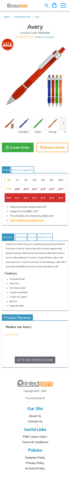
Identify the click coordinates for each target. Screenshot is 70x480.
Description (8, 237)
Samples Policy (35, 457)
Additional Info (45, 237)
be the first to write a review (35, 360)
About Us (35, 416)
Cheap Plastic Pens (22, 16)
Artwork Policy (35, 468)
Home (7, 16)
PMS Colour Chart (35, 436)
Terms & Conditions (35, 442)
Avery (37, 16)
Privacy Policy (35, 463)
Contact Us (35, 421)
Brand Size (21, 237)
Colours (32, 237)
